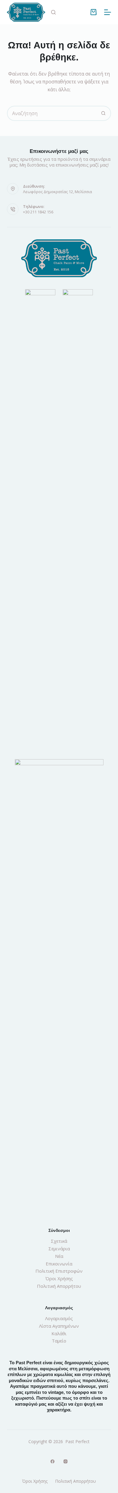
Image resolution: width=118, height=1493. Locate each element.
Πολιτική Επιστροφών (59, 1271)
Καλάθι (59, 1333)
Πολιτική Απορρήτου (59, 1286)
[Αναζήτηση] (53, 12)
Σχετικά (59, 1241)
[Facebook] (52, 1461)
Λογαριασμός (59, 1318)
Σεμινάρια (59, 1248)
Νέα (59, 1256)
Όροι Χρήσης (59, 1278)
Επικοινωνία (59, 1264)
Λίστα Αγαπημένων (59, 1326)
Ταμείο (59, 1341)
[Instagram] (65, 1461)
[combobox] (52, 113)
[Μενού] (107, 12)
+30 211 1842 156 (38, 212)
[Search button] (103, 113)
